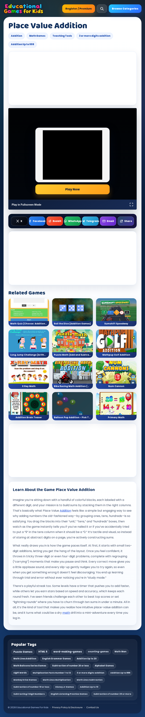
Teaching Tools (62, 36)
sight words (20, 672)
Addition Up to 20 (87, 658)
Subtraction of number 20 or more (112, 693)
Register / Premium (78, 8)
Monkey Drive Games (25, 679)
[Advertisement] (72, 78)
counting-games (98, 651)
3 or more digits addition (94, 36)
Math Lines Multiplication (57, 679)
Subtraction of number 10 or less (31, 686)
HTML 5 (42, 651)
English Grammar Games (56, 658)
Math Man (120, 651)
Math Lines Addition (24, 658)
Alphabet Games (104, 665)
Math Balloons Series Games (29, 665)
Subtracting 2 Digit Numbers (29, 693)
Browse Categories (125, 8)
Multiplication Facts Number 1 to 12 (52, 672)
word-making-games (67, 651)
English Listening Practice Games (69, 693)
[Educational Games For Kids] (24, 9)
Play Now (72, 189)
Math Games (37, 36)
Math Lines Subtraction (90, 679)
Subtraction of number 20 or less (70, 665)
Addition (16, 36)
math (66, 613)
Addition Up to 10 (89, 686)
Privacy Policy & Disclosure (67, 707)
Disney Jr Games (64, 686)
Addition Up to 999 (22, 44)
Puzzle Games (22, 652)
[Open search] (102, 8)
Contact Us (92, 707)
